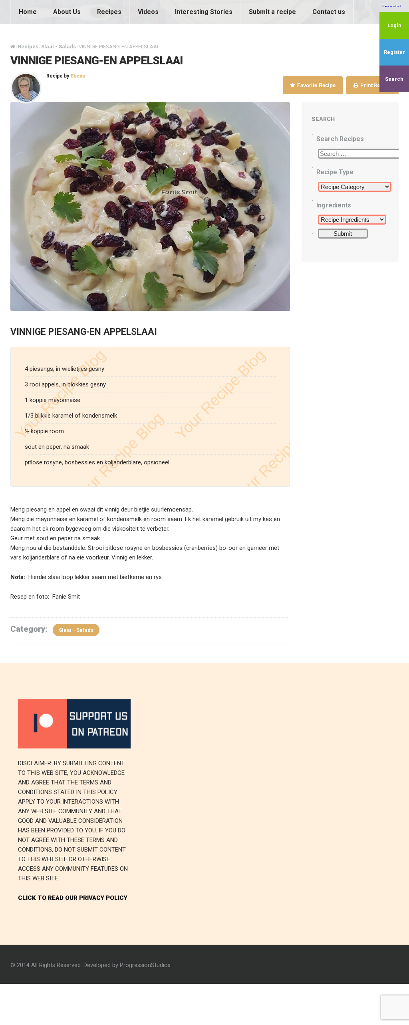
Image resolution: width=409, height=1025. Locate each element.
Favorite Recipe (316, 85)
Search (394, 79)
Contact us (328, 12)
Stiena (77, 76)
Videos (148, 12)
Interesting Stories (203, 12)
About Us (67, 12)
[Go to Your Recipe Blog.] (12, 47)
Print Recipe (375, 85)
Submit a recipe (272, 12)
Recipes (109, 12)
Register (394, 52)
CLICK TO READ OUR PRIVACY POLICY (72, 898)
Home (28, 12)
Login (394, 25)
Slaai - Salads (76, 630)
